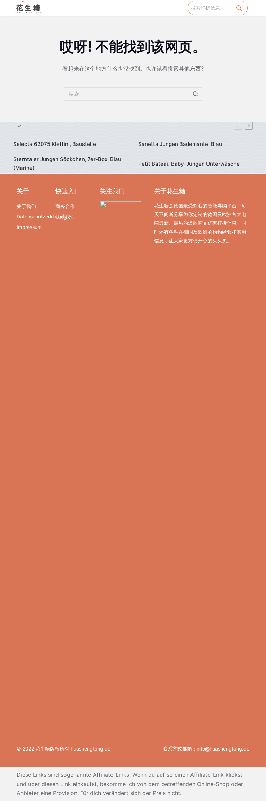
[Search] (239, 8)
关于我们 (26, 206)
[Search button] (195, 94)
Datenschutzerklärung (32, 217)
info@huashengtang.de (223, 749)
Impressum (29, 227)
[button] (183, 7)
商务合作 (65, 206)
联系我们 (65, 217)
